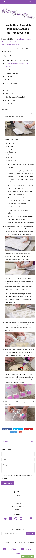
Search (18, 498)
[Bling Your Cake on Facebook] (10, 519)
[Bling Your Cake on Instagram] (20, 519)
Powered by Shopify (28, 542)
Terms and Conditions (18, 506)
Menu (5, 2)
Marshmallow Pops (7, 42)
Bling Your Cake (17, 542)
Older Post (6, 441)
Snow (17, 42)
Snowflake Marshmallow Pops (10, 44)
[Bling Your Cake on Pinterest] (15, 519)
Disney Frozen (20, 39)
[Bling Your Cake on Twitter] (5, 519)
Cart (33, 2)
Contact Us (18, 509)
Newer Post (29, 441)
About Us (18, 503)
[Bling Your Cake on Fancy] (31, 519)
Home (18, 495)
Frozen (29, 39)
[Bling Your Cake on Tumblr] (26, 519)
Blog (18, 501)
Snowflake (24, 42)
